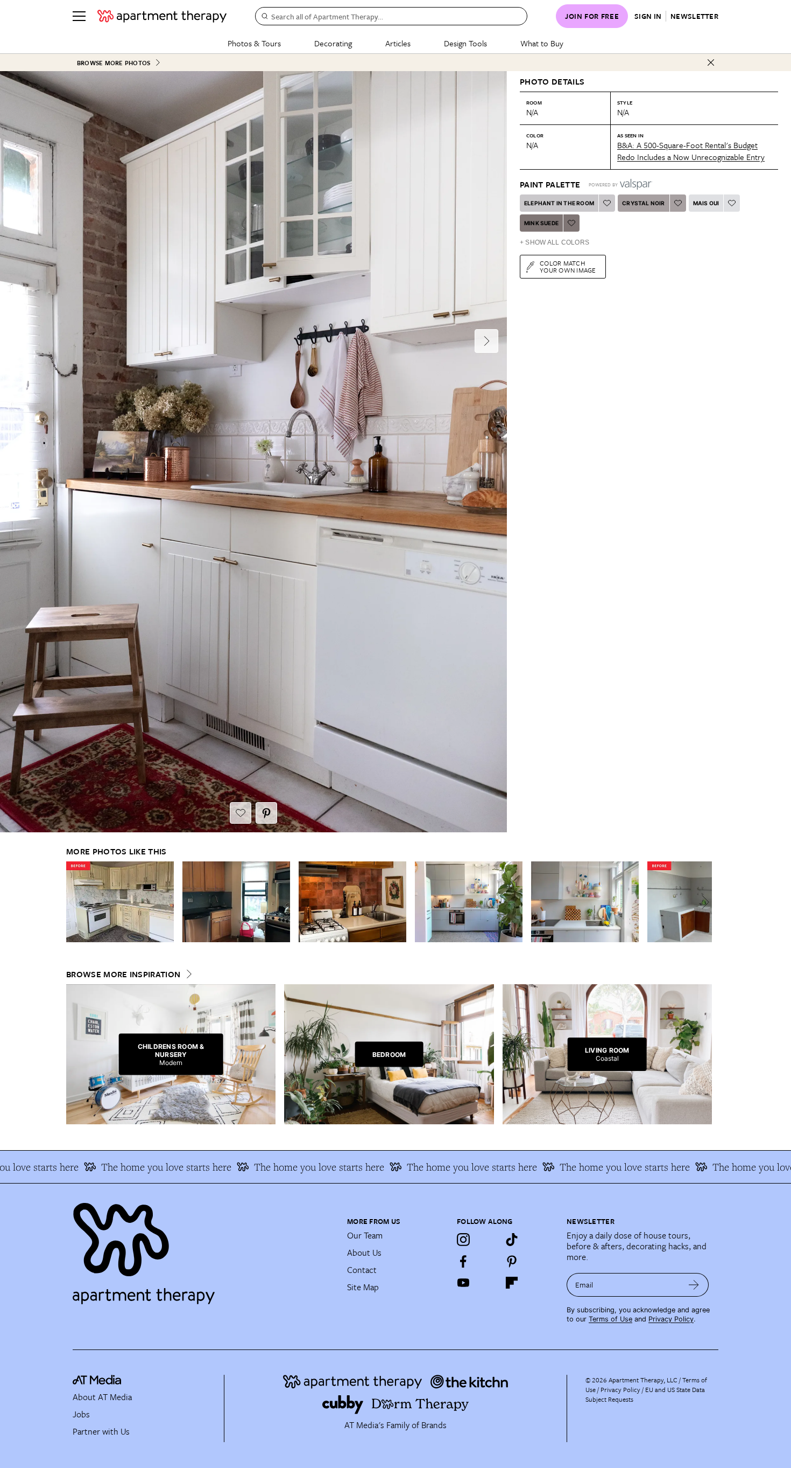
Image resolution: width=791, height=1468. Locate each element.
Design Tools (465, 43)
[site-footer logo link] (97, 1381)
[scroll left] (74, 902)
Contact (362, 1269)
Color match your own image (568, 266)
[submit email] (694, 1285)
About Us (364, 1252)
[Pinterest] (511, 1261)
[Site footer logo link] (203, 1248)
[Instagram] (463, 1239)
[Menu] (79, 16)
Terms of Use (610, 1319)
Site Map (363, 1287)
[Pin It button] (266, 813)
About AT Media (102, 1396)
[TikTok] (511, 1239)
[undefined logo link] (162, 16)
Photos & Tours (254, 43)
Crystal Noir (643, 203)
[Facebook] (463, 1261)
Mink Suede (541, 223)
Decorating (333, 43)
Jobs (81, 1414)
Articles (398, 43)
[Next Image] (486, 341)
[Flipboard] (511, 1282)
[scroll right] (703, 902)
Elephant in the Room (559, 203)
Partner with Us (101, 1431)
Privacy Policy (671, 1319)
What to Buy (541, 43)
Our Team (365, 1235)
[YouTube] (463, 1282)
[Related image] (120, 901)
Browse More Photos (113, 62)
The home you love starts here (134, 1166)
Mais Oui (706, 203)
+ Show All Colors (554, 242)
